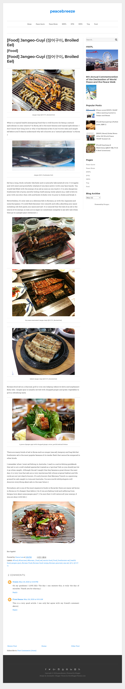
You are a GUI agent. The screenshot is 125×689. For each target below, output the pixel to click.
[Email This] (38, 557)
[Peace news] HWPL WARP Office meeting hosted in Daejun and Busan (106, 112)
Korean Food (27, 563)
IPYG (72, 24)
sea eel (66, 563)
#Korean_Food (33, 560)
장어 (71, 563)
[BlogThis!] (40, 557)
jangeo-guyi (16, 563)
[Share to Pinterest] (45, 557)
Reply (15, 592)
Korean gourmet (56, 563)
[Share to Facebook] (43, 557)
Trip (88, 24)
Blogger (106, 204)
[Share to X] (42, 557)
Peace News (53, 24)
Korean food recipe (41, 563)
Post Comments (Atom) (26, 650)
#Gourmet (23, 560)
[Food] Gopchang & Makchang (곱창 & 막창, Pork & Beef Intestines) (107, 147)
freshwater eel (64, 560)
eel (41, 560)
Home (29, 24)
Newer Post (12, 646)
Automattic (50, 676)
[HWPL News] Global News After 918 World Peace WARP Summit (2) (106, 136)
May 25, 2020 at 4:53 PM (28, 582)
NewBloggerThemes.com (76, 676)
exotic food (47, 560)
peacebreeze (62, 11)
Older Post (75, 646)
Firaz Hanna (18, 599)
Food (96, 24)
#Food (15, 560)
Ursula (15, 582)
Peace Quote (40, 24)
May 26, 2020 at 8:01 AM (33, 599)
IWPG (80, 24)
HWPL (64, 24)
